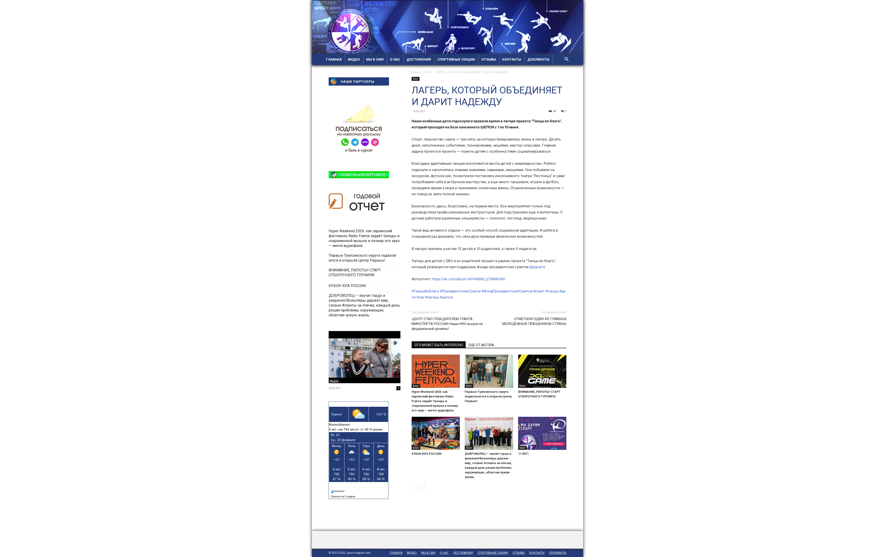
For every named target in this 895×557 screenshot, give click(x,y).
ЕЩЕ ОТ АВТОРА (481, 345)
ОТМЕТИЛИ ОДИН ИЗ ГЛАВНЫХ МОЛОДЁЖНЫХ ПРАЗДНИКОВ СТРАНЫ (534, 321)
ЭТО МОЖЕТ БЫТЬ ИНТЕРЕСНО (438, 345)
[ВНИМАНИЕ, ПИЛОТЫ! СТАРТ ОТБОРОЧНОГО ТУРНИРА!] (542, 371)
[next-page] (422, 486)
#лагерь (432, 297)
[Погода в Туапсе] (338, 490)
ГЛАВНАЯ (334, 59)
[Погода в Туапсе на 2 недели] (343, 495)
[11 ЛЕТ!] (542, 433)
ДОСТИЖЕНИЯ (418, 59)
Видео (334, 381)
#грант (539, 291)
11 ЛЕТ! (523, 453)
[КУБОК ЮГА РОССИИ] (436, 433)
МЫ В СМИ (375, 59)
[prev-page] (414, 486)
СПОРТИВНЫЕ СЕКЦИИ (456, 59)
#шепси (446, 297)
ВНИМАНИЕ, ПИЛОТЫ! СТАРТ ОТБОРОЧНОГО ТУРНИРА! (355, 272)
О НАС (395, 59)
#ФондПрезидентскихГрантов (507, 291)
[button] (566, 60)
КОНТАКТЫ (511, 59)
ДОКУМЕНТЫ (538, 59)
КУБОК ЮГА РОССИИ (427, 453)
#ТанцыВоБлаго (425, 291)
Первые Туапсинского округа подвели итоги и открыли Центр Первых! (488, 396)
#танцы (552, 291)
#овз (420, 297)
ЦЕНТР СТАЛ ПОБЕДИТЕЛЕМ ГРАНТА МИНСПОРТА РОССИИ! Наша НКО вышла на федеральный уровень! (447, 324)
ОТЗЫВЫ (488, 59)
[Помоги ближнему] (364, 357)
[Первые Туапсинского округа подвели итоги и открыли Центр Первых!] (489, 371)
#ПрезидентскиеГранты (460, 291)
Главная (415, 72)
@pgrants (537, 267)
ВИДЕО (354, 59)
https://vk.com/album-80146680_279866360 (468, 279)
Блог (428, 72)
